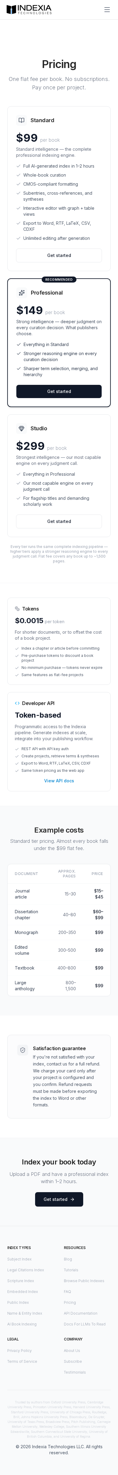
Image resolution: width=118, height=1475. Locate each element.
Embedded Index (22, 1291)
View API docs (59, 780)
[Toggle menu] (107, 10)
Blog (68, 1259)
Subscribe (73, 1361)
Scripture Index (20, 1281)
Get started (59, 255)
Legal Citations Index (25, 1270)
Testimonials (75, 1372)
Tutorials (71, 1270)
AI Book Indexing (22, 1324)
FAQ (67, 1291)
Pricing (70, 1302)
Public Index (18, 1302)
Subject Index (19, 1259)
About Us (72, 1350)
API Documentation (80, 1313)
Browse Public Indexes (84, 1281)
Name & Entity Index (24, 1313)
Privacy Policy (19, 1350)
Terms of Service (22, 1361)
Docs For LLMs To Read (85, 1324)
